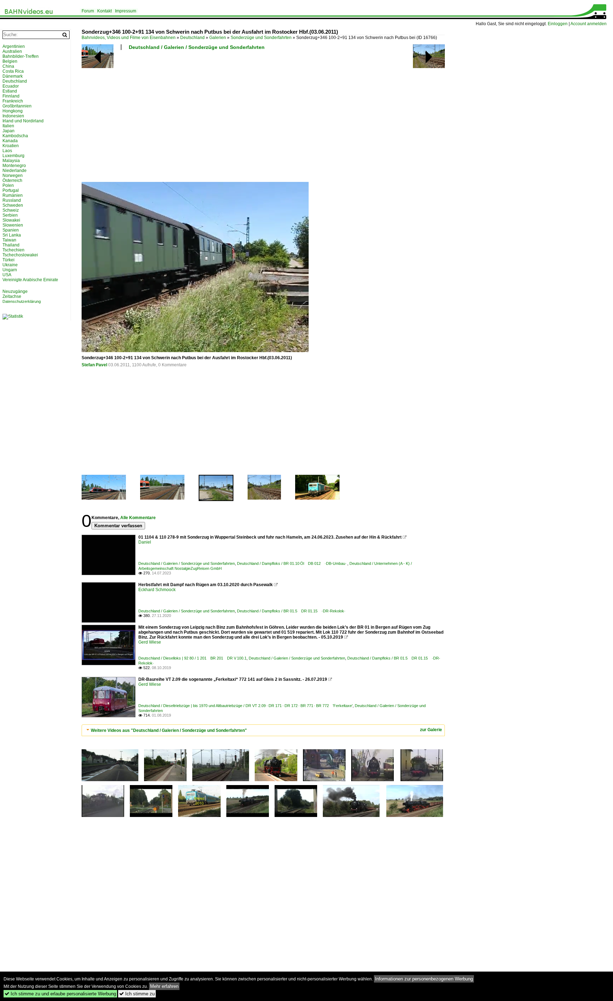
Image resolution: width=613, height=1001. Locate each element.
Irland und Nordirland (23, 120)
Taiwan (9, 240)
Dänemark (12, 76)
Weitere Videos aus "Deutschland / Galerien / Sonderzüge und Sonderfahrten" (169, 730)
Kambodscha (15, 135)
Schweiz (10, 210)
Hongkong (12, 111)
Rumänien (12, 195)
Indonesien (13, 115)
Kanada (10, 140)
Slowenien (12, 225)
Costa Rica (13, 71)
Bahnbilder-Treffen (20, 56)
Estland (9, 91)
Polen (8, 185)
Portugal (10, 190)
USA (6, 274)
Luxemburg (13, 155)
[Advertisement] (294, 118)
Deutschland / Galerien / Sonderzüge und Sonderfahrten (197, 47)
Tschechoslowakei (20, 254)
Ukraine (10, 264)
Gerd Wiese (149, 642)
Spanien (10, 230)
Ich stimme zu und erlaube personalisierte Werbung (60, 993)
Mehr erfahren (164, 986)
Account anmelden (588, 23)
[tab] (263, 730)
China (8, 66)
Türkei (8, 259)
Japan (8, 130)
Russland (11, 200)
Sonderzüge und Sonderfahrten (261, 37)
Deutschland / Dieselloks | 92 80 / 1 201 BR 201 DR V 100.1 (192, 658)
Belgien (9, 61)
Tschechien (13, 250)
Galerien (217, 37)
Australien (12, 51)
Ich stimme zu (137, 993)
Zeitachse (11, 296)
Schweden (12, 205)
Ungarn (9, 269)
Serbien (10, 215)
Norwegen (12, 175)
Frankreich (12, 101)
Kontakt (104, 11)
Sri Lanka (11, 235)
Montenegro (14, 165)
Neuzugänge (15, 291)
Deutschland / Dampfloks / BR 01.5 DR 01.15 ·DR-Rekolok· (291, 611)
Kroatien (10, 145)
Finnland (11, 96)
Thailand (11, 245)
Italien (8, 125)
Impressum (125, 11)
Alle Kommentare (138, 517)
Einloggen (558, 23)
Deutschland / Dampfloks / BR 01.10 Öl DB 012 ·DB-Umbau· (292, 563)
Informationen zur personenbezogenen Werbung (424, 978)
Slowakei (11, 220)
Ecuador (10, 86)
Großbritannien (17, 106)
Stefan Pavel (94, 364)
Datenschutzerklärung (21, 301)
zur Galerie (431, 729)
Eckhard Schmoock (157, 589)
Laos (7, 150)
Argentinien (13, 46)
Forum (88, 11)
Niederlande (14, 170)
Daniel (144, 542)
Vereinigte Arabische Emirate (30, 279)
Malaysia (11, 160)
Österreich (12, 180)
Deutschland (192, 37)
